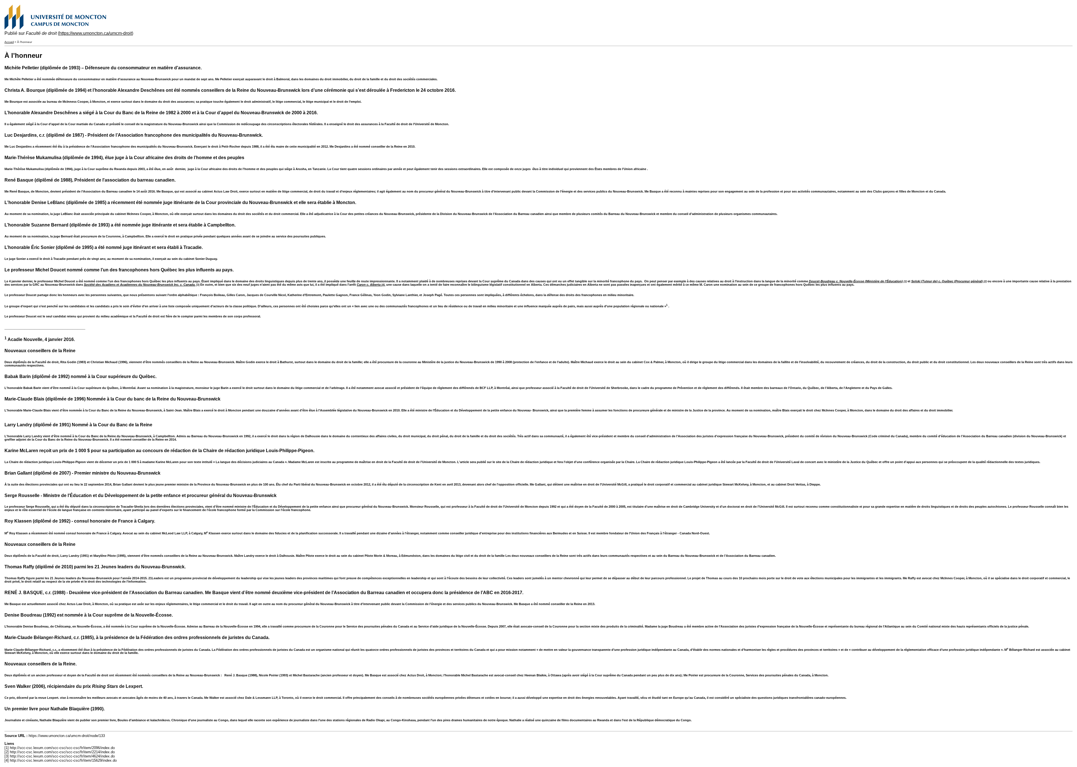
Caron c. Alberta (369, 284)
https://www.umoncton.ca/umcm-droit (95, 33)
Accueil (9, 41)
